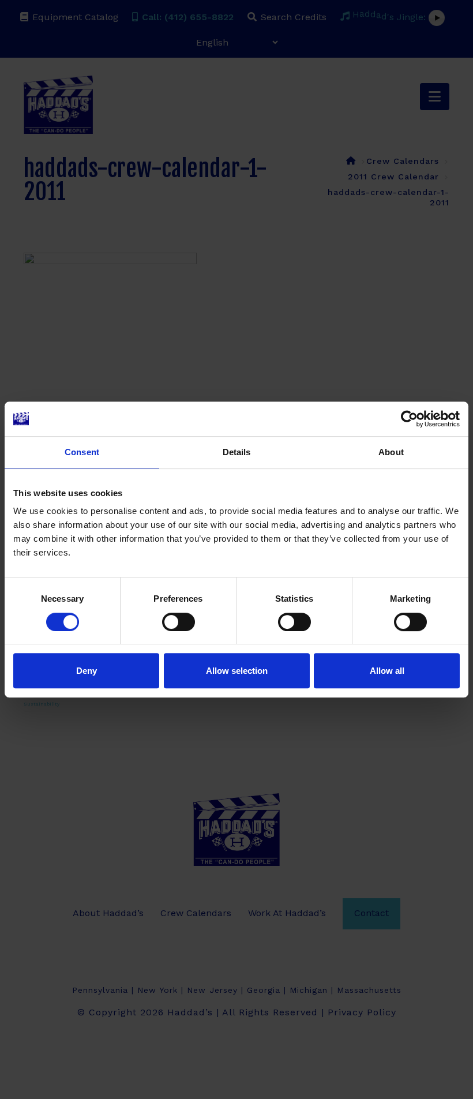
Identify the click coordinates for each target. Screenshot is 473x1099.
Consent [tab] (82, 452)
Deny (86, 671)
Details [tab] (237, 452)
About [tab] (391, 452)
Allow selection (237, 671)
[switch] (178, 622)
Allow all (387, 671)
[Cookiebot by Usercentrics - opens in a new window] (409, 418)
